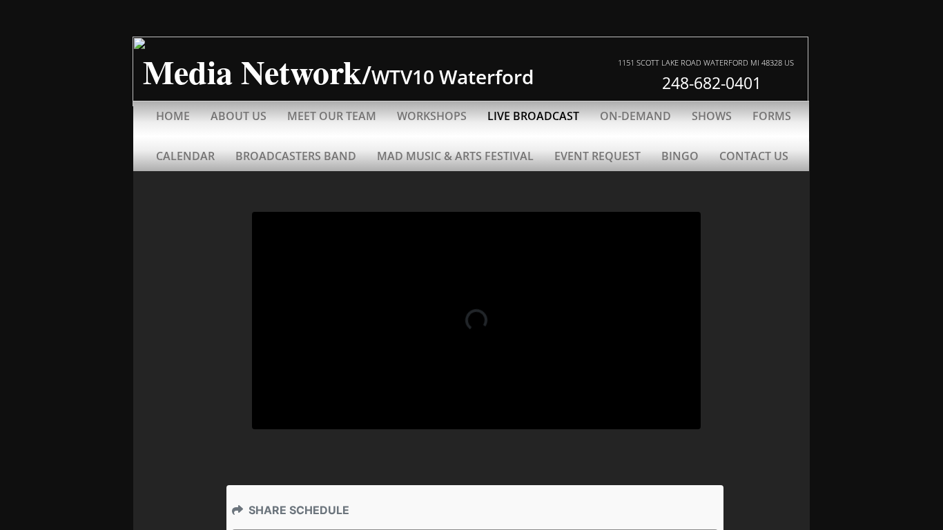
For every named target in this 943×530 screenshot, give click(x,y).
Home (173, 116)
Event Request (597, 156)
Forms (771, 116)
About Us (238, 116)
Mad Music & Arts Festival (455, 156)
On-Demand (635, 116)
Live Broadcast (533, 116)
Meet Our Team (331, 116)
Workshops (432, 116)
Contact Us (753, 156)
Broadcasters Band (295, 156)
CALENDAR (185, 156)
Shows (712, 116)
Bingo (680, 156)
